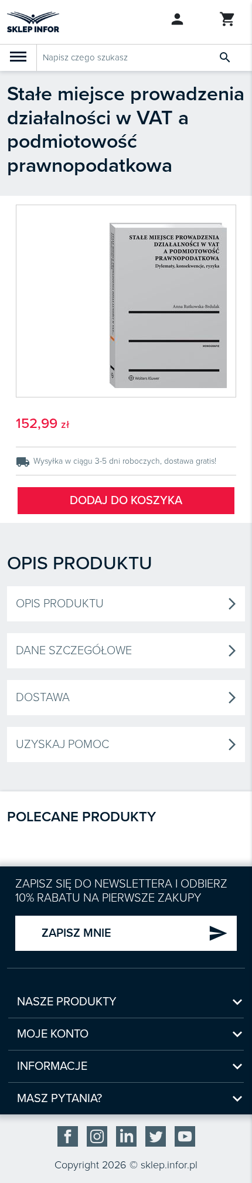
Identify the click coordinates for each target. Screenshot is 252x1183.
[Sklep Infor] (33, 21)
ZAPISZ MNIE (135, 933)
